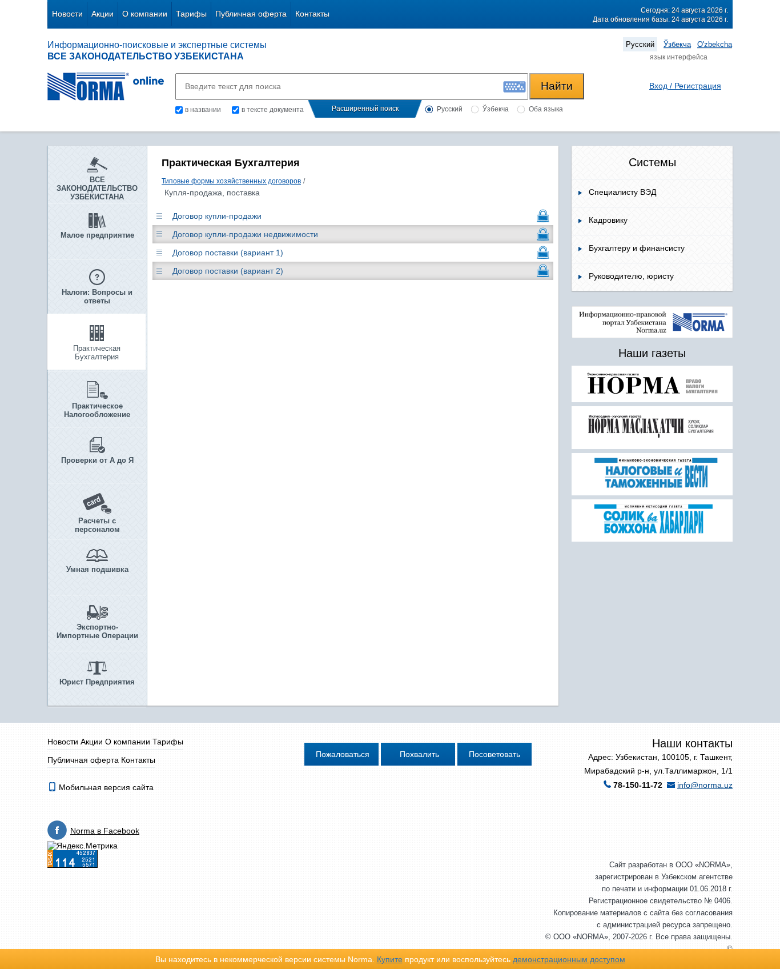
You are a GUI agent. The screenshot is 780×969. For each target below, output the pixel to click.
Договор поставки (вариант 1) (227, 252)
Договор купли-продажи (217, 216)
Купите (390, 959)
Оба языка (546, 109)
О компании (144, 13)
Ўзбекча (677, 44)
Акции (102, 13)
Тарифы (191, 13)
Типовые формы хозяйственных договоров (231, 181)
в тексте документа (273, 110)
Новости (67, 13)
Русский (640, 44)
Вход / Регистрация (685, 85)
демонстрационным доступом (569, 959)
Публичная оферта (251, 13)
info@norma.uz (705, 785)
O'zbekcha (714, 44)
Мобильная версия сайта (105, 787)
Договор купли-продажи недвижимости (245, 234)
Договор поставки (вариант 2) (227, 270)
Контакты (312, 13)
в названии (203, 110)
